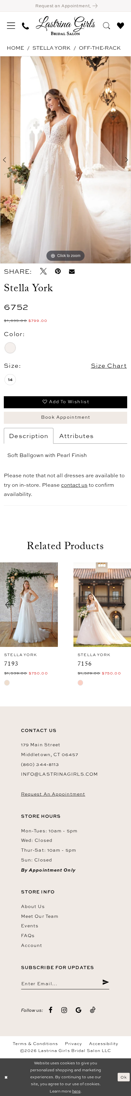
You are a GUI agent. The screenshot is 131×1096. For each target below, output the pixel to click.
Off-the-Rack (100, 47)
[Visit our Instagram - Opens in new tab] (64, 1010)
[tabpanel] (65, 159)
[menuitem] (10, 26)
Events (30, 926)
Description (28, 435)
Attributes (76, 435)
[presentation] (29, 604)
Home (15, 47)
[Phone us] (25, 25)
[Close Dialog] (5, 1077)
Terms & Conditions (35, 1043)
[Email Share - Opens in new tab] (72, 271)
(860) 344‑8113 (40, 764)
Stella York (51, 47)
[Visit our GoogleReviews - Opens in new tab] (78, 1010)
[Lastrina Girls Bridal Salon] (65, 25)
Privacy (73, 1043)
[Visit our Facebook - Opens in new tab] (50, 1010)
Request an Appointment (53, 794)
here (76, 1091)
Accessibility (103, 1043)
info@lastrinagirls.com (59, 774)
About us (33, 906)
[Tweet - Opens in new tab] (43, 271)
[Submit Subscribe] (105, 983)
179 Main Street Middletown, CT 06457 (49, 749)
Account (32, 945)
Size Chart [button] (109, 365)
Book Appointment (66, 417)
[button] (10, 26)
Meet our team (40, 916)
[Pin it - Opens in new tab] (58, 271)
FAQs (28, 935)
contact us (74, 484)
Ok (124, 1077)
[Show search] (107, 25)
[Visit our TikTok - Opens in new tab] (93, 1010)
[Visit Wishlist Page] (121, 25)
